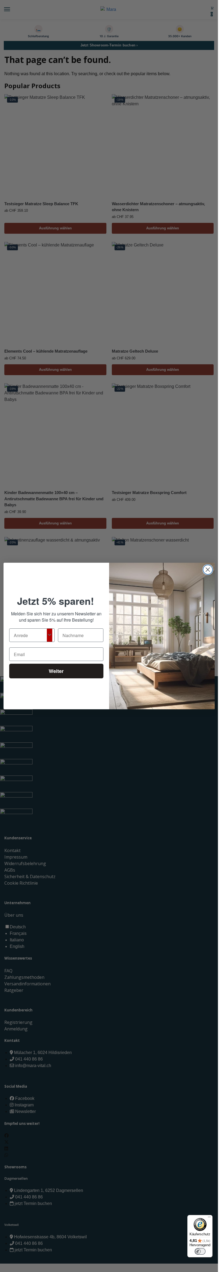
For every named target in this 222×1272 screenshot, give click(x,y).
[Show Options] (49, 635)
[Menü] (209, 1218)
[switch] (200, 1251)
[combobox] (30, 635)
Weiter (56, 671)
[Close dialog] (208, 569)
